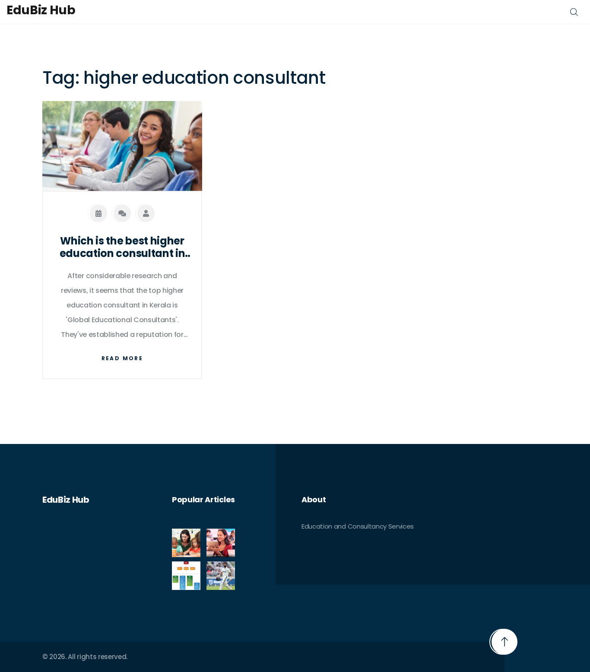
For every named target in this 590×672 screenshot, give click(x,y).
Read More (122, 358)
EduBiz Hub (41, 10)
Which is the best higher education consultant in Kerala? (122, 247)
